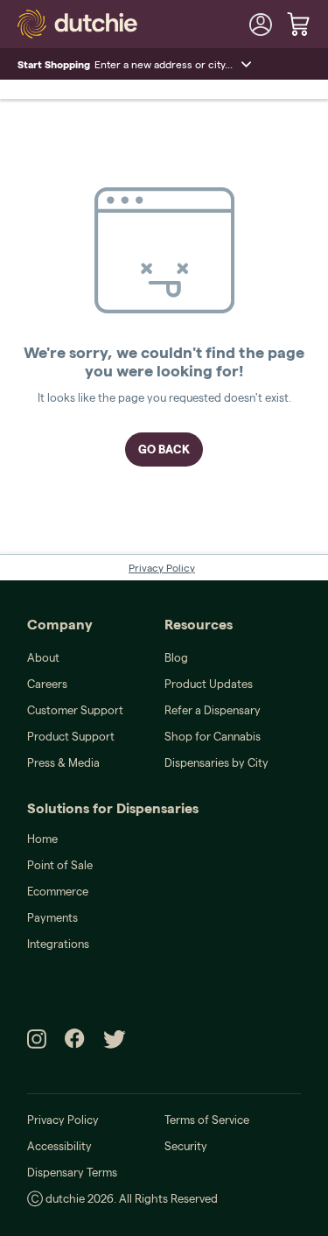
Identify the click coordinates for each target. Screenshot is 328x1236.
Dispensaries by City (216, 762)
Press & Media (63, 762)
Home (42, 838)
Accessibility (59, 1146)
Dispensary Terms (72, 1172)
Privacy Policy (162, 567)
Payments (52, 917)
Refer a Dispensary (212, 710)
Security (185, 1146)
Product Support (71, 736)
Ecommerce (57, 891)
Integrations (58, 944)
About (43, 657)
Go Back (164, 449)
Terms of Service (206, 1119)
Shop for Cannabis (212, 736)
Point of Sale (60, 865)
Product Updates (208, 684)
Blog (176, 657)
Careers (47, 684)
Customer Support (75, 710)
